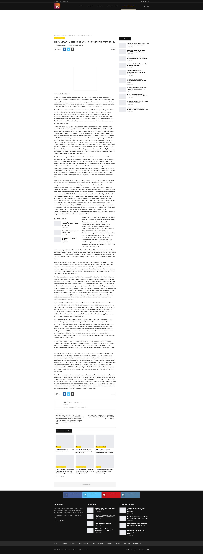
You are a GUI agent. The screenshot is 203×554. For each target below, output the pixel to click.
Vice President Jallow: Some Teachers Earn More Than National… (136, 510)
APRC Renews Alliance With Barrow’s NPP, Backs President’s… (138, 95)
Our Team (127, 543)
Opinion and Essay (128, 6)
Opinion (58, 446)
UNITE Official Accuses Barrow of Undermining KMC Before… (105, 522)
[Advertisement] (101, 21)
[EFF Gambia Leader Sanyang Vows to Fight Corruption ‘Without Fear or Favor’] (90, 530)
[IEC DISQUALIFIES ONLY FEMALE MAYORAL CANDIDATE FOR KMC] (123, 518)
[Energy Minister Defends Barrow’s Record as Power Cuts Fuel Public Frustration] (122, 45)
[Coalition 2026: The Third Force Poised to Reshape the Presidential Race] (90, 510)
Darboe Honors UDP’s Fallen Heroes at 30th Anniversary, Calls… (138, 108)
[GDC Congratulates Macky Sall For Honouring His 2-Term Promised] (123, 525)
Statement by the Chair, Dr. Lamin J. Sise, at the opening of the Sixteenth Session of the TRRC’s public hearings (101, 416)
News (81, 6)
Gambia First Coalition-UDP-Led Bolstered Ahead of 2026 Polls (105, 515)
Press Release (112, 6)
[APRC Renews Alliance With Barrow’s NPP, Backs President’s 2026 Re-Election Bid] (122, 96)
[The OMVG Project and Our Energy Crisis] (57, 232)
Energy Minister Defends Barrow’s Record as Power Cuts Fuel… (138, 44)
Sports (109, 543)
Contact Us (65, 1)
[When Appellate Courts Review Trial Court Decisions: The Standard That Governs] (105, 441)
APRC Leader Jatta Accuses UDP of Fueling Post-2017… (137, 64)
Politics (100, 6)
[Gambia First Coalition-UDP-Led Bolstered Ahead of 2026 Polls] (90, 516)
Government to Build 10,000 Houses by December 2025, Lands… (136, 532)
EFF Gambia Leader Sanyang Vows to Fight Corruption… (104, 529)
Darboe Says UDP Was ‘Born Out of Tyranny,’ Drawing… (137, 101)
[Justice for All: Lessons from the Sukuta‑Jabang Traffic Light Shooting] (105, 461)
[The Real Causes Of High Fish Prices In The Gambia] (65, 441)
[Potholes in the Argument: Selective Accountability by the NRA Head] (85, 441)
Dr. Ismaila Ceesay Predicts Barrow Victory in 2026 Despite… (137, 57)
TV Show (90, 6)
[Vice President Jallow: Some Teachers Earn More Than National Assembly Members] (123, 510)
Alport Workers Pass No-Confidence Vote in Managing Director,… (136, 72)
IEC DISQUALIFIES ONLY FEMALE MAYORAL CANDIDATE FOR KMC (137, 517)
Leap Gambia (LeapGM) (142, 550)
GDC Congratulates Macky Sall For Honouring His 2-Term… (137, 524)
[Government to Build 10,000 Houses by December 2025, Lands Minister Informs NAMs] (123, 532)
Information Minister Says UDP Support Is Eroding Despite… (136, 88)
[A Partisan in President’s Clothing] (57, 239)
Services (56, 1)
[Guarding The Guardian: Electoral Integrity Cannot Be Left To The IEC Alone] (57, 223)
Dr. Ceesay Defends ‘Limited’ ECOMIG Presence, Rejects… (136, 51)
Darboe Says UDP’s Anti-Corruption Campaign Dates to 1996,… (137, 80)
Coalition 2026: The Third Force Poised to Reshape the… (105, 509)
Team (60, 1)
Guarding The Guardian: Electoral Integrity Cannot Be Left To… (70, 223)
